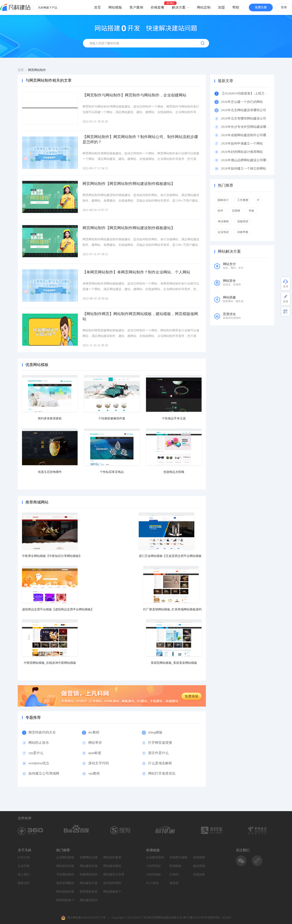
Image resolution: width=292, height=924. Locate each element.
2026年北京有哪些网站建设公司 (243, 118)
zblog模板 (155, 732)
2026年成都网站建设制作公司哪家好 (247, 135)
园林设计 (223, 200)
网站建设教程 (112, 866)
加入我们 (24, 874)
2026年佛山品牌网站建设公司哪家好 (247, 160)
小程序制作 (153, 866)
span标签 (94, 753)
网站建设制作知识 (90, 900)
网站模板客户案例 (114, 891)
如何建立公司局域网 (43, 773)
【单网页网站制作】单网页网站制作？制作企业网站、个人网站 (136, 272)
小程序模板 (153, 874)
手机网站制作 (65, 874)
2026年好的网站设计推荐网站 (242, 152)
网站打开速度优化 (161, 773)
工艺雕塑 (242, 200)
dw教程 (93, 732)
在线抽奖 (199, 874)
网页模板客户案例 (67, 900)
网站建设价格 (89, 866)
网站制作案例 (112, 857)
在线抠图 (199, 857)
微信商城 (199, 866)
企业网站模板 (65, 857)
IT (258, 200)
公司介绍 (24, 857)
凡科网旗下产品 (47, 7)
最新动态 (24, 883)
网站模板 (115, 7)
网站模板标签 (65, 891)
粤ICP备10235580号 (195, 917)
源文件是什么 (158, 753)
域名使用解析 (65, 883)
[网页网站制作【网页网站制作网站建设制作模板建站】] (50, 197)
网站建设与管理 (113, 874)
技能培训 (242, 221)
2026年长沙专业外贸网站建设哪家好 (247, 126)
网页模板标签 (89, 891)
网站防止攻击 (38, 742)
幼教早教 (242, 232)
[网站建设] (15, 7)
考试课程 (223, 221)
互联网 (236, 210)
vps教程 (94, 773)
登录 (284, 7)
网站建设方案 (89, 883)
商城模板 (175, 866)
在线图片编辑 (178, 857)
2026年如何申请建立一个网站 (242, 143)
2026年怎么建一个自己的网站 (242, 101)
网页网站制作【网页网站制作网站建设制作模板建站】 (129, 184)
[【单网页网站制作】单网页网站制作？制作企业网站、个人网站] (50, 285)
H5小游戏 (152, 883)
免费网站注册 (89, 857)
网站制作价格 (65, 866)
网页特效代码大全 (42, 732)
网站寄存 (95, 742)
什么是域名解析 (160, 763)
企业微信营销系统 (156, 857)
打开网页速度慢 (160, 742)
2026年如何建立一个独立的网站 (243, 168)
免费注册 (261, 7)
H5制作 (174, 874)
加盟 (221, 7)
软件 (220, 210)
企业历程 (24, 866)
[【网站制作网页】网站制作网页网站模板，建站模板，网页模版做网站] (50, 329)
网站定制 (204, 7)
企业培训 (223, 232)
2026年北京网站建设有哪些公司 (243, 110)
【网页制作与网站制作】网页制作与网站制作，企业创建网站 (134, 95)
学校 (251, 210)
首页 (97, 7)
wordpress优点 (38, 763)
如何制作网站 (112, 883)
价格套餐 (157, 7)
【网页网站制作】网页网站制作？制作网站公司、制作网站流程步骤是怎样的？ (140, 139)
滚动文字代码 (98, 763)
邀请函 (174, 883)
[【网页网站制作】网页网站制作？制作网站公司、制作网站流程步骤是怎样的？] (50, 152)
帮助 (235, 7)
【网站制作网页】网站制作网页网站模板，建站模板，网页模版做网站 (140, 316)
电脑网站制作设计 (90, 874)
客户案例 (136, 7)
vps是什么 (35, 753)
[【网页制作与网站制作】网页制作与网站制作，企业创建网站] (50, 108)
